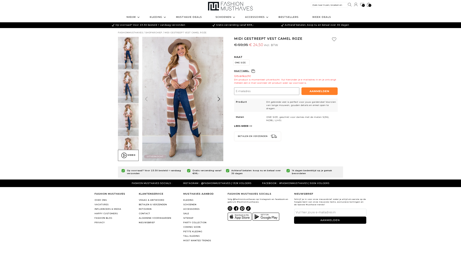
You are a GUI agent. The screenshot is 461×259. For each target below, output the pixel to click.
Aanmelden (319, 91)
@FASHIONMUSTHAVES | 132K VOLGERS (226, 183)
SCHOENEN (189, 204)
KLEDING (188, 200)
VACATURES (102, 204)
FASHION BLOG (103, 218)
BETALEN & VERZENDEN (153, 204)
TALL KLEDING (191, 236)
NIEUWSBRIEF (147, 222)
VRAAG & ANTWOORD (151, 200)
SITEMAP (188, 218)
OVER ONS (101, 200)
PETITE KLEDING (192, 231)
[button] (219, 100)
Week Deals (321, 16)
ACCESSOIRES (191, 209)
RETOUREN (145, 209)
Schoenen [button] (223, 16)
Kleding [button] (156, 16)
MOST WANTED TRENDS (197, 240)
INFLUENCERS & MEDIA (108, 209)
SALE (186, 213)
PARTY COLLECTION (195, 222)
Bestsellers (288, 16)
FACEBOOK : (270, 183)
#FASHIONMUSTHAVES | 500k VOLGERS (304, 183)
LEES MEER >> (243, 126)
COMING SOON (192, 227)
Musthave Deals (189, 16)
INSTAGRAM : (191, 183)
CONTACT (144, 213)
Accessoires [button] (255, 16)
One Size (240, 62)
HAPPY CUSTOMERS (106, 213)
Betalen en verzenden (253, 136)
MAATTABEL (242, 71)
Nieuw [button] (131, 16)
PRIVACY (100, 222)
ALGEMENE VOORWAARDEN (155, 218)
